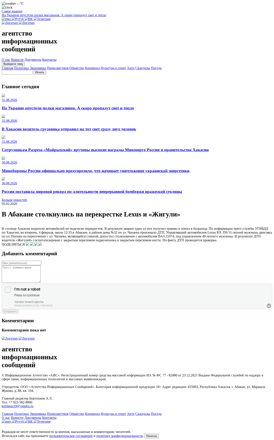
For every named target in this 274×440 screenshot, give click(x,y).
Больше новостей (14, 200)
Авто (130, 68)
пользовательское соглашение (71, 436)
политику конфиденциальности (119, 436)
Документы (32, 59)
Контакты (49, 59)
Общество (76, 68)
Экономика (38, 68)
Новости (17, 59)
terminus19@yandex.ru (17, 406)
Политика (21, 68)
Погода (156, 68)
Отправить (10, 311)
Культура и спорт (113, 68)
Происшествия (57, 68)
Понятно (151, 436)
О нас (6, 59)
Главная (7, 68)
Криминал (92, 68)
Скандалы (142, 68)
